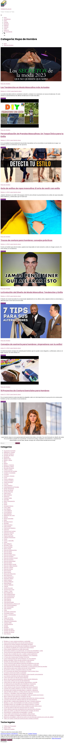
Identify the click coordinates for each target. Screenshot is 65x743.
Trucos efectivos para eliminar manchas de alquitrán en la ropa (21, 663)
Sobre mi (6, 30)
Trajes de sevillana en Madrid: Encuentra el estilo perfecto (20, 715)
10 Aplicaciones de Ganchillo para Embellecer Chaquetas (20, 646)
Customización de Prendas (11, 487)
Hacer (5, 504)
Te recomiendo (8, 31)
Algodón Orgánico (9, 454)
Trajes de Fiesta (8, 618)
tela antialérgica (8, 592)
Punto (5, 539)
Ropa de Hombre (5, 83)
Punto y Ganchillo (9, 540)
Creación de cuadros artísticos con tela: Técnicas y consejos (21, 688)
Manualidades (8, 514)
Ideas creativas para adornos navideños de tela (17, 696)
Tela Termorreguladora (10, 605)
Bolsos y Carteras (9, 465)
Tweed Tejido (8, 622)
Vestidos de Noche (9, 630)
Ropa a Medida (8, 547)
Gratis (5, 503)
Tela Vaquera (7, 608)
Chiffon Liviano (8, 469)
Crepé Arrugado (8, 482)
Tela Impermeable (9, 602)
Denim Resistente (9, 488)
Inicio (5, 17)
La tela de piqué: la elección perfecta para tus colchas (19, 707)
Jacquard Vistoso (8, 506)
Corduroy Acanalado (9, 473)
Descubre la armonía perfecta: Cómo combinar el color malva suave (23, 706)
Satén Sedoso (8, 580)
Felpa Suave (7, 493)
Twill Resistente (8, 624)
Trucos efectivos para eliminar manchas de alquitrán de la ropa (21, 652)
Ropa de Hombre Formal (11, 558)
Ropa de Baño (8, 551)
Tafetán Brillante (8, 585)
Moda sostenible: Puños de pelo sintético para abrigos (19, 660)
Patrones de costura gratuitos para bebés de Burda (18, 644)
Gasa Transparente (9, 501)
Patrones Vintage (9, 532)
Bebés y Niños (8, 460)
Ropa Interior (7, 572)
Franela (6, 22)
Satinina (6, 25)
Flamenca (6, 496)
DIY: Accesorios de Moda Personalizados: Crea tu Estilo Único (21, 671)
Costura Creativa (8, 480)
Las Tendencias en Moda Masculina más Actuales (25, 87)
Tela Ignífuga (7, 600)
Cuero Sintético (8, 485)
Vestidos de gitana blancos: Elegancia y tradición (17, 661)
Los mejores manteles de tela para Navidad (16, 676)
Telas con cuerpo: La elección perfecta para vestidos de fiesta (21, 710)
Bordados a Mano (9, 466)
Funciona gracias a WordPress (9, 733)
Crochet (6, 484)
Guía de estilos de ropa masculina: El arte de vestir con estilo (30, 188)
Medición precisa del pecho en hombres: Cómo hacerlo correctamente (23, 674)
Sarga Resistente (9, 577)
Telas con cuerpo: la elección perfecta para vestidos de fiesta (21, 718)
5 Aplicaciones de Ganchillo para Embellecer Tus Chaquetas (20, 655)
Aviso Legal (7, 727)
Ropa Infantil (7, 570)
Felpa (5, 20)
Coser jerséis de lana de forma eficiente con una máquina (20, 658)
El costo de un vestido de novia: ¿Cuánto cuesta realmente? (20, 654)
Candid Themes (32, 733)
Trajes (5, 28)
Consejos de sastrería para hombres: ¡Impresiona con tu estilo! (31, 344)
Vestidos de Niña (8, 629)
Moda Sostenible (8, 518)
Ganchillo (6, 499)
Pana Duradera (8, 525)
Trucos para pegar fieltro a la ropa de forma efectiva (18, 643)
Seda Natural (7, 583)
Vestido (6, 626)
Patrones (6, 529)
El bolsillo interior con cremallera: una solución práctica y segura (21, 704)
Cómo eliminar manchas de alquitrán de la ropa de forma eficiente (22, 709)
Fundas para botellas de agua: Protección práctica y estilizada (21, 665)
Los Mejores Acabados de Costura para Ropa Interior (19, 647)
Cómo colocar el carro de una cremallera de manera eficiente (21, 687)
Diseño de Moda (8, 490)
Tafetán (6, 27)
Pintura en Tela (8, 534)
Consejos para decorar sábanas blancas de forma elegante (20, 699)
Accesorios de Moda (9, 450)
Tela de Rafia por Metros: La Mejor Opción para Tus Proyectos (21, 691)
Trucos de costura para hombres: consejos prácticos (26, 240)
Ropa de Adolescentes (10, 550)
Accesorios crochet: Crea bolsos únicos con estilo (17, 669)
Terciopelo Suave (9, 613)
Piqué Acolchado (8, 536)
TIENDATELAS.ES (6, 9)
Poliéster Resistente (9, 537)
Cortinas (6, 474)
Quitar (5, 542)
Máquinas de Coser (9, 515)
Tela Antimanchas (9, 597)
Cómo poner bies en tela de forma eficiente (16, 677)
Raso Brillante (8, 544)
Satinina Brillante (8, 581)
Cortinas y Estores (9, 476)
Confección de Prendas (10, 471)
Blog (5, 461)
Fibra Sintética (8, 495)
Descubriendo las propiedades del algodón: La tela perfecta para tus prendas (25, 666)
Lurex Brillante (8, 510)
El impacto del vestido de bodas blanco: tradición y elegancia (21, 690)
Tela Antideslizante (9, 596)
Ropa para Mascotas (10, 574)
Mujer (5, 520)
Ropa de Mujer (8, 562)
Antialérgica (7, 19)
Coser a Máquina (8, 479)
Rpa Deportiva (8, 575)
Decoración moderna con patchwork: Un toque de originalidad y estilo (23, 650)
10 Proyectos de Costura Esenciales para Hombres (25, 390)
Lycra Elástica (8, 512)
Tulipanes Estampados (10, 621)
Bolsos (6, 463)
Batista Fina (7, 458)
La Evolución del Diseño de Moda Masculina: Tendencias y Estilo (32, 292)
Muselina (6, 24)
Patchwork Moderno (9, 528)
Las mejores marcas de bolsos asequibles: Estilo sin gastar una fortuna (23, 695)
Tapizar (6, 586)
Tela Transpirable (9, 607)
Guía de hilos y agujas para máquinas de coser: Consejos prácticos (22, 701)
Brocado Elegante (9, 468)
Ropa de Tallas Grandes (10, 566)
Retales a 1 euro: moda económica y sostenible (17, 641)
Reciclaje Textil (8, 545)
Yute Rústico (7, 633)
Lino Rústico (7, 509)
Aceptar (10, 740)
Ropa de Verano (8, 569)
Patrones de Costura (10, 531)
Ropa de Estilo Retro (9, 555)
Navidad (6, 523)
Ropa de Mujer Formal (10, 564)
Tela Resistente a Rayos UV (12, 603)
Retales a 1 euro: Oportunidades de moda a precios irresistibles (21, 702)
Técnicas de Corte (9, 589)
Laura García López (16, 91)
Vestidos (6, 627)
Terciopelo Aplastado (10, 611)
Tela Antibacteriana (9, 594)
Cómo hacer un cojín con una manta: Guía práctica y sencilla (20, 682)
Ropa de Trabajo (8, 567)
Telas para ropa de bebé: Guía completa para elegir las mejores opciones (24, 698)
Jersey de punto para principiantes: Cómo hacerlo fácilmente (21, 679)
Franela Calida (8, 498)
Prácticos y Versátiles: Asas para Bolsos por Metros (18, 693)
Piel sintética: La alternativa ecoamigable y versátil (18, 712)
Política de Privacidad (10, 726)
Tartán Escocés (8, 588)
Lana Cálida (7, 507)
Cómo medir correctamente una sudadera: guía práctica (19, 714)
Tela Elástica (7, 599)
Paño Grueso (7, 526)
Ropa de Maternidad (9, 561)
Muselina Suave (8, 521)
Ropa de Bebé (8, 553)
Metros (6, 517)
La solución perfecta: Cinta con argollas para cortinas (19, 685)
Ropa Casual (7, 548)
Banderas (6, 457)
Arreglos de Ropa (9, 455)
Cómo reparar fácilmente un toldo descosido (16, 649)
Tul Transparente (8, 619)
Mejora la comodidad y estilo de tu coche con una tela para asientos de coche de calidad (28, 717)
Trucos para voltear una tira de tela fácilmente (17, 680)
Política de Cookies (9, 729)
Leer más (3, 98)
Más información (56, 738)
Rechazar (3, 740)
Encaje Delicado (8, 491)
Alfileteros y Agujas (9, 452)
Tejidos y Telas (8, 591)
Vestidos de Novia (9, 632)
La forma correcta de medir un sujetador (15, 673)
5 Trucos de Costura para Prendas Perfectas (16, 657)
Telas (5, 610)
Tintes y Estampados (10, 615)
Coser (5, 477)
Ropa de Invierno (8, 559)
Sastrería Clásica (8, 578)
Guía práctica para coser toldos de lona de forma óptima (19, 668)
